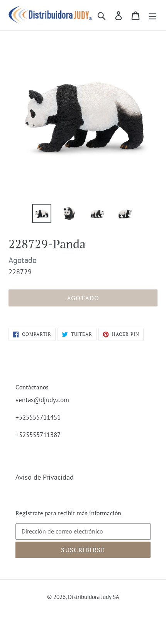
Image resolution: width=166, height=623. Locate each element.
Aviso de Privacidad (44, 477)
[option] (42, 213)
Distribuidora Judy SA (93, 597)
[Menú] (152, 15)
